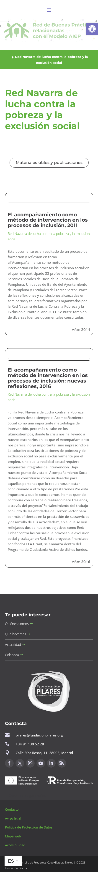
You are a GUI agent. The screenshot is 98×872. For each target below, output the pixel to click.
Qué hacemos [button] (15, 634)
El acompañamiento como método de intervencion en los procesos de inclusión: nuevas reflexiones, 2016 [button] (48, 378)
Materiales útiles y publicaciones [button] (49, 162)
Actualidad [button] (13, 644)
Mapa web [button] (13, 836)
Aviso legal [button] (13, 818)
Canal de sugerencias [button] (27, 795)
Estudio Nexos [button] (64, 862)
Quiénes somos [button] (17, 623)
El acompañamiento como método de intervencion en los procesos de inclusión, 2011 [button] (48, 220)
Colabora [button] (12, 654)
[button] (92, 29)
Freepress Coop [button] (44, 862)
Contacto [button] (12, 809)
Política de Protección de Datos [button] (29, 827)
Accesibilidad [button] (15, 845)
